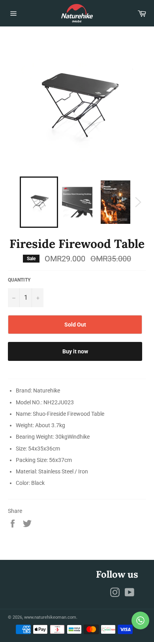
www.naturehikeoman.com (50, 617)
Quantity (19, 280)
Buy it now (75, 351)
